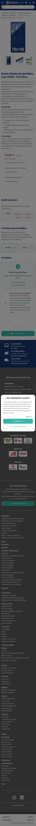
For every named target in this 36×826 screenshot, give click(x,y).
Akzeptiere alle (18, 421)
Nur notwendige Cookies (18, 426)
